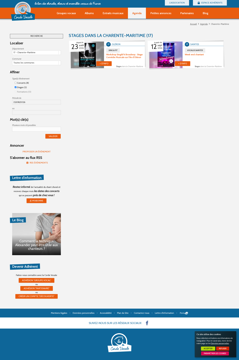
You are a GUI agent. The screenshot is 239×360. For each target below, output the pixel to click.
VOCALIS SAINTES (195, 50)
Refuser (222, 349)
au (13, 108)
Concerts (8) (22, 83)
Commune (16, 58)
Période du (16, 98)
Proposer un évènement (37, 151)
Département (18, 48)
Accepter (208, 349)
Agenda (204, 24)
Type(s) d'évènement (20, 78)
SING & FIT (113, 50)
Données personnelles (220, 343)
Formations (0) (23, 91)
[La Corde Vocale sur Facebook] (147, 323)
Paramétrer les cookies (215, 353)
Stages (129, 66)
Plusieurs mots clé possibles (24, 125)
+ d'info (104, 63)
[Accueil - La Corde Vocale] (23, 11)
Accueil (193, 24)
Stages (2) (21, 87)
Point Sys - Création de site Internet (184, 313)
